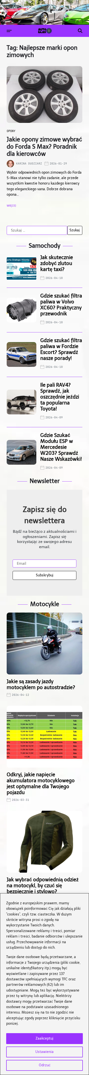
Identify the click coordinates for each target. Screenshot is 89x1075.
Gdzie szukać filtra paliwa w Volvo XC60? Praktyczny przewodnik (61, 305)
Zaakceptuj (44, 1038)
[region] (44, 984)
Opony (11, 131)
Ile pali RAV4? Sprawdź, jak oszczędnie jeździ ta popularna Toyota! (59, 397)
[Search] (80, 31)
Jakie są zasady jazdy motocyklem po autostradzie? (41, 684)
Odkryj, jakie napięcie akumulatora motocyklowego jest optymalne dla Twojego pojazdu (41, 783)
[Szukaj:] (37, 230)
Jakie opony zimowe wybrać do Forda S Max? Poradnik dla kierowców (44, 146)
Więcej (11, 205)
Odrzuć (44, 1065)
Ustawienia (44, 1052)
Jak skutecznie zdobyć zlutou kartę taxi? (56, 263)
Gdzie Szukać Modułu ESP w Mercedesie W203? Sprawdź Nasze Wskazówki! (61, 447)
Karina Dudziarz (29, 163)
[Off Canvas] (9, 31)
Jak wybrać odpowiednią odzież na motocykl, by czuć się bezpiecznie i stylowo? (43, 885)
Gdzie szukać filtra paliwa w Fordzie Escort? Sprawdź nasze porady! (61, 349)
